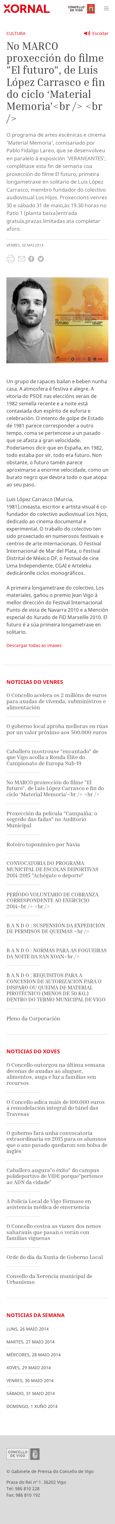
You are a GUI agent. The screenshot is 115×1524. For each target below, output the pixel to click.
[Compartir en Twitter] (41, 259)
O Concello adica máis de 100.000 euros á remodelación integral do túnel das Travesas (55, 1108)
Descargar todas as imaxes (34, 645)
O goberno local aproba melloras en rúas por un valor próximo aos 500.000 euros (57, 729)
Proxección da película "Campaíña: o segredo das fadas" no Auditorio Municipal (51, 819)
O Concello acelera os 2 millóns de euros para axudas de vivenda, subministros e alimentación (56, 701)
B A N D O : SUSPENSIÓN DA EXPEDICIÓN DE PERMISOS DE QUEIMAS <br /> (55, 928)
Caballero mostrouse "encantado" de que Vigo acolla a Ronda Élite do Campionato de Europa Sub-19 (52, 757)
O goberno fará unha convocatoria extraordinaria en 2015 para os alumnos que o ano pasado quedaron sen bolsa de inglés (56, 1142)
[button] (106, 8)
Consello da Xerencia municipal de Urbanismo (49, 1279)
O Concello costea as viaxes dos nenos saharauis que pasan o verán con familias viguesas (53, 1232)
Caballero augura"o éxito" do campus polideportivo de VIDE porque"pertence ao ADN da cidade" (54, 1176)
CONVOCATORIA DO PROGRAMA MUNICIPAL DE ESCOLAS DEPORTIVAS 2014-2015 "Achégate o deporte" (52, 869)
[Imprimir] (10, 259)
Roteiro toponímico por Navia (43, 844)
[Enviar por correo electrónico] (21, 259)
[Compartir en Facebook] (31, 259)
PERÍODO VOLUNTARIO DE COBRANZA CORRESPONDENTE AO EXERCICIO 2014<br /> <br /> (52, 900)
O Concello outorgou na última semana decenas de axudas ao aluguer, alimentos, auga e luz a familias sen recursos (55, 1074)
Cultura (15, 33)
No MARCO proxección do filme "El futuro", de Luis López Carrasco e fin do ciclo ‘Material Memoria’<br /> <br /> (55, 788)
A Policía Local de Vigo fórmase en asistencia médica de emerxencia (48, 1204)
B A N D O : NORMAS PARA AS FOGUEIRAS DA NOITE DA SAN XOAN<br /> (56, 953)
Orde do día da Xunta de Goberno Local (54, 1257)
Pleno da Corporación (33, 1018)
